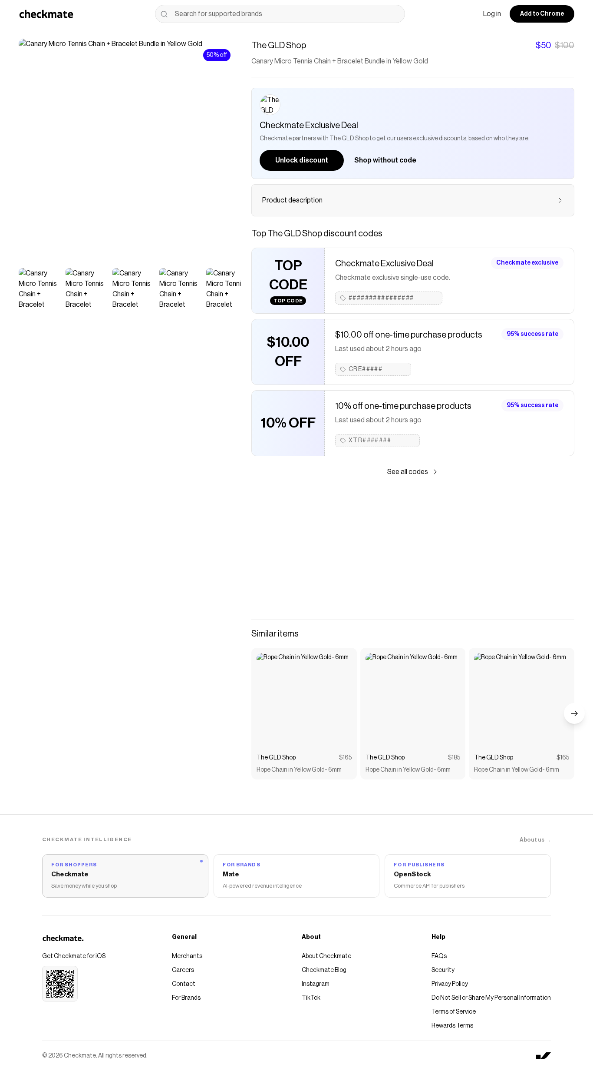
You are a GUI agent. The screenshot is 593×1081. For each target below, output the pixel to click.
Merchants (187, 956)
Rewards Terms (452, 1026)
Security (443, 970)
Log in (492, 13)
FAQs (439, 956)
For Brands (186, 998)
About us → (535, 839)
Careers (183, 970)
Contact (183, 984)
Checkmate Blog (324, 970)
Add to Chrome (542, 14)
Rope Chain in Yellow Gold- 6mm (299, 770)
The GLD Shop (276, 758)
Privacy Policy (450, 984)
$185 (454, 758)
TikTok (311, 998)
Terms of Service (454, 1012)
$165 (345, 758)
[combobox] (280, 14)
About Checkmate (326, 956)
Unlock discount (301, 160)
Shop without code (385, 160)
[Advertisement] (412, 548)
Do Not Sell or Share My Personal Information (491, 998)
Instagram (315, 984)
